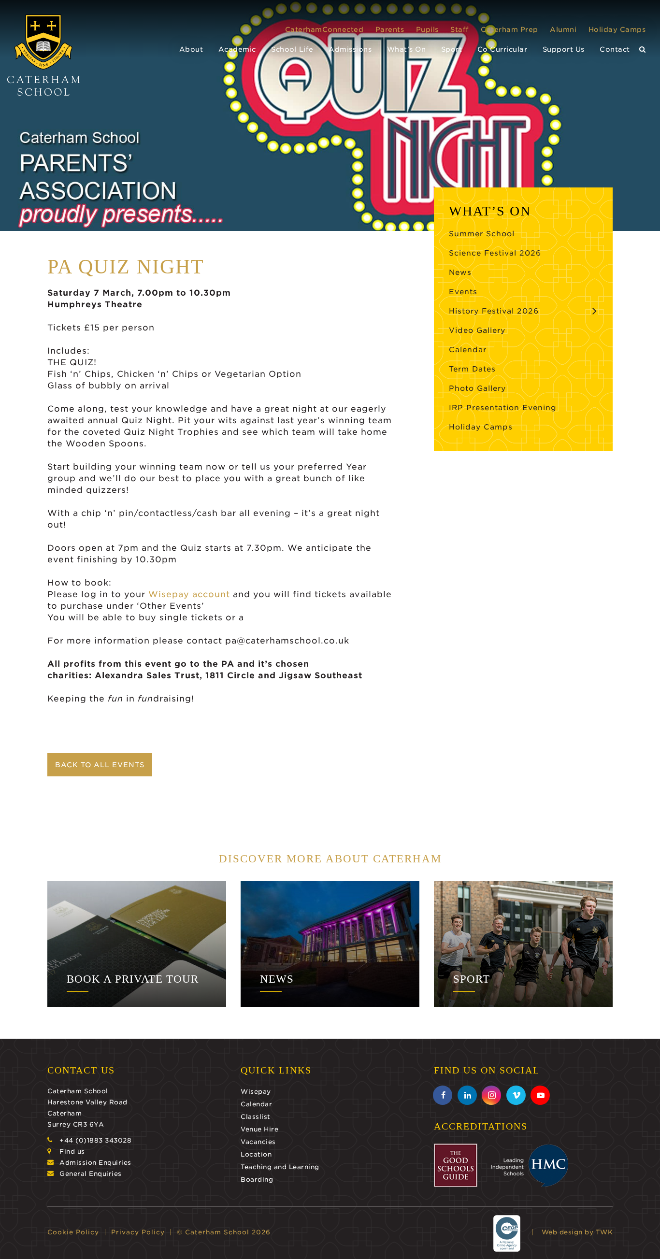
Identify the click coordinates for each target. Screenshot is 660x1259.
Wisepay (256, 1091)
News (460, 272)
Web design (562, 1232)
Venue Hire (259, 1129)
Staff (459, 29)
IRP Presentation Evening (503, 407)
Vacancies (258, 1141)
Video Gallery (477, 330)
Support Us (564, 49)
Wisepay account (189, 594)
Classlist (256, 1116)
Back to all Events (99, 765)
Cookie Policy (73, 1232)
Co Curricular (502, 49)
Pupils (427, 29)
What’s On (406, 49)
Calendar (468, 349)
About (191, 49)
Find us (72, 1151)
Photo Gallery (477, 388)
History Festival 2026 (494, 311)
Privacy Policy (138, 1232)
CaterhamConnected (324, 29)
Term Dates (472, 369)
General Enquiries (90, 1173)
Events (463, 291)
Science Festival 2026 (495, 253)
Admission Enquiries (95, 1162)
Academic (237, 49)
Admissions (350, 49)
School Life (292, 49)
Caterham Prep (509, 29)
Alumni (563, 29)
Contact (615, 49)
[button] (642, 49)
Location (256, 1154)
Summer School (482, 233)
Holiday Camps (617, 29)
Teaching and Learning (280, 1167)
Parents (389, 29)
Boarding (257, 1179)
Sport (451, 49)
